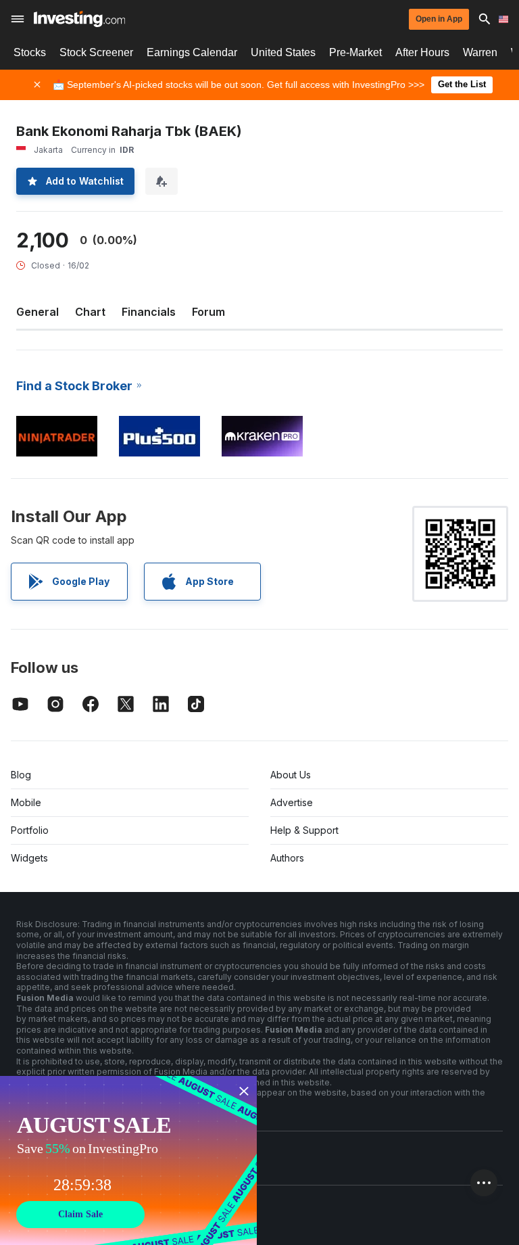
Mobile (26, 802)
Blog (21, 774)
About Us (290, 774)
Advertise (291, 802)
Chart (90, 312)
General (37, 312)
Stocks (30, 52)
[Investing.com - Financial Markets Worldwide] (79, 19)
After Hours (422, 52)
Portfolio (30, 830)
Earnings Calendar (192, 52)
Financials (149, 312)
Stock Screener (96, 52)
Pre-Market (355, 52)
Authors (287, 858)
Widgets (29, 858)
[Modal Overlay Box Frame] (128, 1160)
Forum (208, 312)
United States (283, 52)
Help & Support (304, 830)
